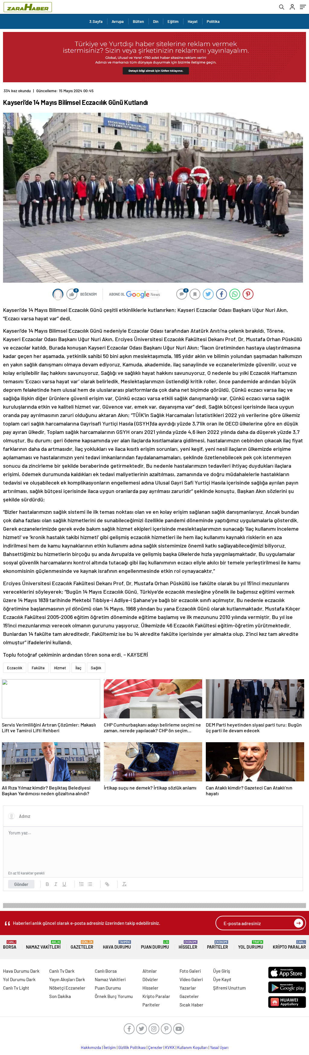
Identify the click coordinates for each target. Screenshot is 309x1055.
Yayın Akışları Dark (67, 979)
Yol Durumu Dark (19, 979)
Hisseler (188, 945)
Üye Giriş (221, 971)
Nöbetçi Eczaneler (67, 988)
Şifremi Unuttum (229, 988)
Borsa (9, 945)
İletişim (110, 1047)
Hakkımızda (91, 1047)
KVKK (170, 1047)
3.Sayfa (96, 21)
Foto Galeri (190, 971)
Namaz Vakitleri (43, 945)
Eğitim (173, 21)
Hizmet (60, 667)
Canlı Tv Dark (62, 971)
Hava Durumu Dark (21, 971)
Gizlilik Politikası (132, 1047)
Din (155, 21)
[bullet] (90, 884)
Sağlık (96, 667)
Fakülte (38, 667)
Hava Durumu (117, 945)
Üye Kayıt (222, 979)
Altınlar (149, 971)
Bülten (138, 21)
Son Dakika (60, 996)
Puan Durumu (155, 945)
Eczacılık (14, 667)
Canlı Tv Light (16, 988)
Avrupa (118, 21)
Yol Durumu (250, 945)
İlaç (78, 667)
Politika (213, 21)
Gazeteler (82, 945)
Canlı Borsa (106, 971)
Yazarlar (188, 988)
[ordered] (81, 884)
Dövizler (150, 979)
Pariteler (217, 945)
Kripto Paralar (289, 945)
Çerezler (155, 1047)
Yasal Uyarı (219, 1047)
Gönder (21, 884)
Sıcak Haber (191, 1004)
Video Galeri (191, 979)
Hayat (193, 21)
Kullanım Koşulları (192, 1047)
